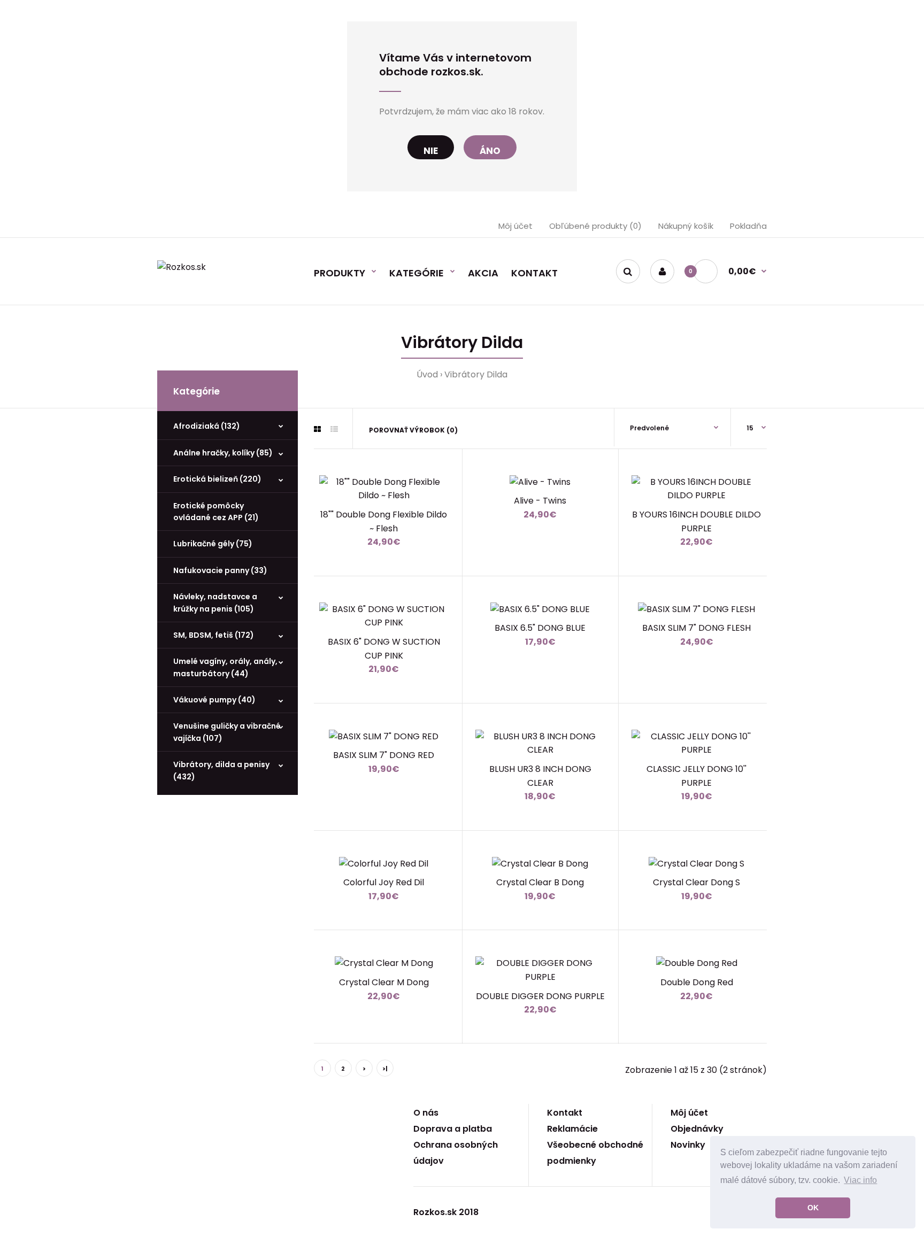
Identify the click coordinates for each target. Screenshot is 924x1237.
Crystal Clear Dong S (696, 882)
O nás (425, 1113)
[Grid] (317, 429)
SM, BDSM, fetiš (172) (213, 635)
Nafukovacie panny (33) (220, 570)
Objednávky (697, 1129)
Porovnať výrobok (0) (413, 430)
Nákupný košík (685, 225)
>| (385, 1068)
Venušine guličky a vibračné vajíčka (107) (227, 732)
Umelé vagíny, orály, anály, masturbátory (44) (225, 667)
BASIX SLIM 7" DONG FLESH (696, 628)
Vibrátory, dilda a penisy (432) (221, 770)
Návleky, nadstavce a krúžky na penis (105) (215, 602)
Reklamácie (572, 1129)
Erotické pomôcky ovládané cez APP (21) (216, 511)
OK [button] (813, 1207)
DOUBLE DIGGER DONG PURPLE (540, 996)
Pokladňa (748, 225)
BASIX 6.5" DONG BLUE (540, 628)
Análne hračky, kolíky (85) (223, 452)
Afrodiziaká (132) (206, 426)
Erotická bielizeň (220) (217, 479)
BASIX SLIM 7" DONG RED (383, 755)
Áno (490, 150)
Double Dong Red (696, 982)
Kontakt (564, 1113)
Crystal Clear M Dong (384, 982)
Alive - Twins (540, 500)
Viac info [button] (860, 1180)
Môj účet (515, 225)
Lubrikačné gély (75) (212, 543)
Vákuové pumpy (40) (214, 699)
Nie (431, 150)
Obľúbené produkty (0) (595, 225)
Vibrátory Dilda (475, 374)
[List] (334, 429)
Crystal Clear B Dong (540, 882)
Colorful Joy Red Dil (383, 882)
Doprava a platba (452, 1129)
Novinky (688, 1145)
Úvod (427, 374)
